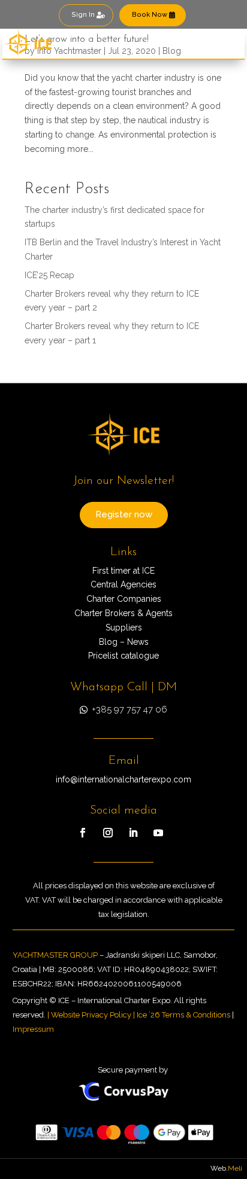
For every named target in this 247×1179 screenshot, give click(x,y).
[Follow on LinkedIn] (133, 832)
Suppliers (124, 627)
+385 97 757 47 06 (129, 709)
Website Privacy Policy (91, 1014)
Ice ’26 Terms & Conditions (183, 1014)
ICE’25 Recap (49, 275)
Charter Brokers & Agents (123, 613)
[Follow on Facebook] (83, 832)
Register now (123, 514)
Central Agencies (123, 584)
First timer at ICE (123, 570)
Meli (235, 1168)
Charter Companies (123, 599)
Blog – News (124, 642)
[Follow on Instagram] (108, 832)
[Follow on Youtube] (158, 832)
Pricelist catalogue (123, 655)
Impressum (33, 1029)
